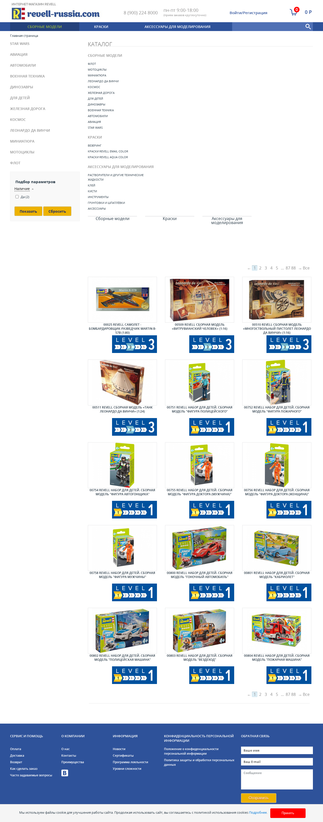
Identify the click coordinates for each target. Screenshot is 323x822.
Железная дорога (27, 108)
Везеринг (94, 145)
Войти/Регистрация (248, 12)
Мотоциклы (22, 152)
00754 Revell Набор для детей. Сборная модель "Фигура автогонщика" (122, 492)
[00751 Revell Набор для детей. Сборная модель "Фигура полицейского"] (199, 382)
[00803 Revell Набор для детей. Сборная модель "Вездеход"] (199, 630)
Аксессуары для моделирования (177, 26)
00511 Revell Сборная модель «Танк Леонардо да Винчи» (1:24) (122, 409)
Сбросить (57, 211)
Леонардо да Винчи (30, 130)
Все (306, 268)
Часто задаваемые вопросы (31, 775)
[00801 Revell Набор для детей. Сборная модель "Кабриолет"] (277, 548)
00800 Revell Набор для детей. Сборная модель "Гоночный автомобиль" (199, 575)
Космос (18, 119)
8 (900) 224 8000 (141, 13)
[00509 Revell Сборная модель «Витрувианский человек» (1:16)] (199, 299)
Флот (15, 162)
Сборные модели (45, 26)
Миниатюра (22, 141)
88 (293, 268)
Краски (101, 26)
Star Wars (20, 43)
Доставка (17, 755)
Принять (288, 813)
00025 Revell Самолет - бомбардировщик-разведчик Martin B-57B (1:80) (122, 328)
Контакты (68, 755)
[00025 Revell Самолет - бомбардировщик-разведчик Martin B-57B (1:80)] (122, 299)
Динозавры (21, 87)
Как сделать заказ (23, 768)
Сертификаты (123, 755)
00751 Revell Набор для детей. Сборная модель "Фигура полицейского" (199, 409)
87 (288, 268)
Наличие (22, 188)
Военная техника (27, 76)
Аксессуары (97, 208)
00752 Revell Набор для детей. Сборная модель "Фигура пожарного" (277, 409)
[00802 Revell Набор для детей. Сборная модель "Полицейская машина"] (122, 630)
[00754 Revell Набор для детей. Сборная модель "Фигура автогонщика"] (122, 465)
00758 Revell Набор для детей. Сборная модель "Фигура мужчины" (122, 575)
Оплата (15, 749)
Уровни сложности (127, 768)
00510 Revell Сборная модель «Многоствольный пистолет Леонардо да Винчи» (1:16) (277, 328)
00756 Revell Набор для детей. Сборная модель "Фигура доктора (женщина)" (277, 492)
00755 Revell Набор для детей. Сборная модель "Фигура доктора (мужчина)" (199, 492)
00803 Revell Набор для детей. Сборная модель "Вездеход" (199, 657)
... (282, 268)
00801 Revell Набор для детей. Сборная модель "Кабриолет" (277, 575)
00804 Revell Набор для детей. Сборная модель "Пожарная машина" (277, 657)
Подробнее (258, 812)
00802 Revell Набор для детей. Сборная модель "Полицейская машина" (122, 657)
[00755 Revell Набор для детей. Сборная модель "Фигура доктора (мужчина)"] (199, 465)
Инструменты (98, 197)
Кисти (92, 191)
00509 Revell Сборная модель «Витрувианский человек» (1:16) (199, 326)
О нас (65, 749)
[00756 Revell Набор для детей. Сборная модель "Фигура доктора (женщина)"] (277, 465)
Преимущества (72, 762)
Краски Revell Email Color (108, 151)
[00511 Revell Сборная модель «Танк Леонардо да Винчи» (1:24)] (122, 382)
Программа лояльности (130, 762)
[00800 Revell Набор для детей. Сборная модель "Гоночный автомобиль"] (199, 548)
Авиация (19, 54)
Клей (91, 185)
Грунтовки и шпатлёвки (106, 203)
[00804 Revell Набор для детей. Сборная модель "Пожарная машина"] (277, 630)
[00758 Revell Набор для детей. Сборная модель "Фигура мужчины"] (122, 548)
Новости (119, 749)
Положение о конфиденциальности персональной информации (191, 751)
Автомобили (23, 65)
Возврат (16, 762)
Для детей (20, 97)
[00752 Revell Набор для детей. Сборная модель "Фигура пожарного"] (277, 382)
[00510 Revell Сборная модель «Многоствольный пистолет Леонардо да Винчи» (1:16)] (277, 299)
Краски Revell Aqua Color (108, 157)
